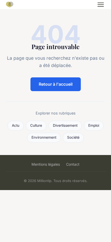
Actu (15, 125)
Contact (73, 164)
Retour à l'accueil (56, 84)
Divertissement (65, 125)
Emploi (93, 125)
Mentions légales (45, 164)
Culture (36, 125)
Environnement (43, 137)
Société (73, 137)
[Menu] (101, 5)
